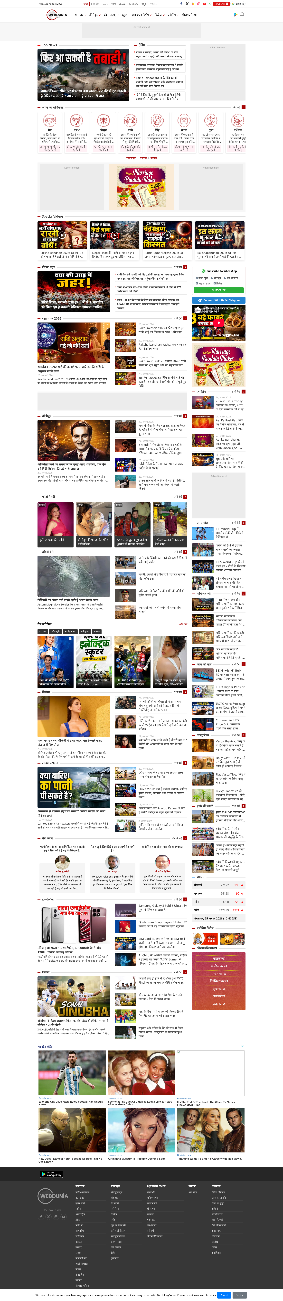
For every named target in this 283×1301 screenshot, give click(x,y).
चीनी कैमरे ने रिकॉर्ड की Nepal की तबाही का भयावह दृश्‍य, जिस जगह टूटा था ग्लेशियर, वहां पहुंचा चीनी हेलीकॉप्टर (150, 276)
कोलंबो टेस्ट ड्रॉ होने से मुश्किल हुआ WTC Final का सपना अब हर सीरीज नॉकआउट (161, 980)
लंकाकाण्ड (219, 996)
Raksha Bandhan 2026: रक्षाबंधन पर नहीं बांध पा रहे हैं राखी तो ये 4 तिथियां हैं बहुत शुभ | (62, 255)
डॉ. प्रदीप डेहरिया (162, 871)
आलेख (114, 1214)
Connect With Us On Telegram (222, 300)
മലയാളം (133, 3)
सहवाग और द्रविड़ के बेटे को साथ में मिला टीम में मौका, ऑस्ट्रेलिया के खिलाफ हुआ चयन (161, 1032)
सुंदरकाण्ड (219, 988)
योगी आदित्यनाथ (82, 1192)
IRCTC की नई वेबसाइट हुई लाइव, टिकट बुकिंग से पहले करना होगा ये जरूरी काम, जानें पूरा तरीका (230, 708)
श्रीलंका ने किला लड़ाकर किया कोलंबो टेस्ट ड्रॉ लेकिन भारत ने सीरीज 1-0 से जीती (73, 1023)
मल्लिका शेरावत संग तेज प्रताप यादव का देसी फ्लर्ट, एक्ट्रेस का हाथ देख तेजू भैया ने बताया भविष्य (163, 725)
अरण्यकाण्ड (219, 973)
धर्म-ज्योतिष (232, 278)
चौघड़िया (216, 1236)
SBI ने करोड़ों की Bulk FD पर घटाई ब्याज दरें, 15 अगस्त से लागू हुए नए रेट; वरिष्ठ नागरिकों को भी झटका (230, 674)
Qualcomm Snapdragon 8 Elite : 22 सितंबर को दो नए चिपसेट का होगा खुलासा (163, 924)
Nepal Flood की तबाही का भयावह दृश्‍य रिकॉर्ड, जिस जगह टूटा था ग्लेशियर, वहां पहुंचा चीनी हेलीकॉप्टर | (113, 255)
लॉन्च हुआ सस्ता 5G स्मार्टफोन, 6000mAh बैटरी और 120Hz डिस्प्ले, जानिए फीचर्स (69, 950)
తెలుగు (122, 3)
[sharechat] (192, 3)
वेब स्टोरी (115, 1203)
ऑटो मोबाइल (81, 1263)
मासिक (143, 158)
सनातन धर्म (152, 1203)
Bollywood (70, 631)
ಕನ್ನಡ (144, 3)
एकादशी (151, 1192)
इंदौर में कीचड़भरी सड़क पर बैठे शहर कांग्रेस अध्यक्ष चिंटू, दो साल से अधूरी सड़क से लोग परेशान (230, 866)
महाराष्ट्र (78, 1247)
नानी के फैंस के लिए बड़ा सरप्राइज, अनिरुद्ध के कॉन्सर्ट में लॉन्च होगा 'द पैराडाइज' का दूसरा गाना (162, 430)
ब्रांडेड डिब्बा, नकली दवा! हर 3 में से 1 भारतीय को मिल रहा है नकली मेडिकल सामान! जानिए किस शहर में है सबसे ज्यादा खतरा (72, 304)
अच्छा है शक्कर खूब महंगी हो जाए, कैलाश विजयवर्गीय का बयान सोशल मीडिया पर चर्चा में (230, 849)
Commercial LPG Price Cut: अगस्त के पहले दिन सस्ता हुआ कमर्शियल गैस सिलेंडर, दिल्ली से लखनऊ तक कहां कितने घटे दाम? (230, 724)
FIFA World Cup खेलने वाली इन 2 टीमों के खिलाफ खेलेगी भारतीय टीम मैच (230, 566)
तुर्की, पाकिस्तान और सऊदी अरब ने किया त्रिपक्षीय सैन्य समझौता (161, 827)
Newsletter (220, 3)
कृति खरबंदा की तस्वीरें (51, 540)
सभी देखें (178, 267)
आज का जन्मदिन (219, 1197)
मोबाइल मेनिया (82, 1285)
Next (126, 75)
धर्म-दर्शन (151, 1230)
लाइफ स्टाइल (50, 763)
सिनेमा (42, 505)
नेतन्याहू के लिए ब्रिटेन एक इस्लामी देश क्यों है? (112, 848)
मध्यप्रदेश (79, 1230)
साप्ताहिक (131, 158)
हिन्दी (86, 3)
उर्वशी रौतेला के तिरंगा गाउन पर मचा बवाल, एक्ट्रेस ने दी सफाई (162, 466)
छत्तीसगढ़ (79, 1236)
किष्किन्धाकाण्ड (219, 981)
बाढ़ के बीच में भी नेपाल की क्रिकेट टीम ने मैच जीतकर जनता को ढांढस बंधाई (161, 1013)
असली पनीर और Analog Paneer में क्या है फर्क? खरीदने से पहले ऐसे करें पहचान (162, 810)
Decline (240, 1295)
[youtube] (204, 3)
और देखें (183, 624)
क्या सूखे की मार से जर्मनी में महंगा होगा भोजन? (160, 609)
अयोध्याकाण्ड (219, 966)
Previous (40, 75)
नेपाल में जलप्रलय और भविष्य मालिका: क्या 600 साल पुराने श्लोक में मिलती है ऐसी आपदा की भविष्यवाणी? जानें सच (230, 604)
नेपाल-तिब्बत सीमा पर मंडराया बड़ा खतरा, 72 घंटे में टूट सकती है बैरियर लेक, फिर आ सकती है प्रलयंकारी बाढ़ (83, 93)
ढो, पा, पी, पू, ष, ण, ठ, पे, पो (184, 148)
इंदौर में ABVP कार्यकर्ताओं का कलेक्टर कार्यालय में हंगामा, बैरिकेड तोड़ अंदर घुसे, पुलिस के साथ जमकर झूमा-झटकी (230, 816)
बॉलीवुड (93, 15)
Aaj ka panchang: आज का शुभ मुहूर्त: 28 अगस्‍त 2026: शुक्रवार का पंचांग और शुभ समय (229, 443)
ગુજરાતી (153, 3)
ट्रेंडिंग (142, 45)
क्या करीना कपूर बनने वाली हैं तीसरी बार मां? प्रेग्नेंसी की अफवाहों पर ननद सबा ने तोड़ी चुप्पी (163, 744)
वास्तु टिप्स (203, 735)
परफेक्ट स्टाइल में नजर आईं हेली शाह (169, 542)
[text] (62, 235)
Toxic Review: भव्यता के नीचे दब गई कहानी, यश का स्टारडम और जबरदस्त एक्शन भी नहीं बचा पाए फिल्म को (159, 82)
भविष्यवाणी (204, 593)
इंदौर (77, 1219)
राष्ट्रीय (78, 1208)
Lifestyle (55, 631)
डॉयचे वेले (48, 552)
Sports (42, 631)
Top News (49, 45)
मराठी (113, 3)
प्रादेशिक (79, 1225)
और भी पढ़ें (177, 838)
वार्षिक (154, 158)
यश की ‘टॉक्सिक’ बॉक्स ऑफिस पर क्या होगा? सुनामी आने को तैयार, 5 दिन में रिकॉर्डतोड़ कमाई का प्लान (160, 706)
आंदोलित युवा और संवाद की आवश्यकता (162, 846)
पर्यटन (113, 1219)
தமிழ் (105, 3)
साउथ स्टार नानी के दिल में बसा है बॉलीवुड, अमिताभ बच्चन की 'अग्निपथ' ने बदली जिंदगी (162, 484)
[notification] (242, 14)
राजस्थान (79, 1252)
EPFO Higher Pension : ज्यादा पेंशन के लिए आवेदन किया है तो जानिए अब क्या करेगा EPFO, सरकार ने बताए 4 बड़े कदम (230, 691)
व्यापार (201, 877)
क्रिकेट (158, 15)
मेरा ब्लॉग (47, 838)
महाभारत (151, 1219)
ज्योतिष (172, 15)
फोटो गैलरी (48, 496)
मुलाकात (115, 1258)
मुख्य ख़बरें (80, 1203)
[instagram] (198, 3)
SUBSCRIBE (219, 290)
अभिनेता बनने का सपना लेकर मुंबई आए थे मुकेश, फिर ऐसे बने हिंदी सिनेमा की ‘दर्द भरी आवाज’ (72, 466)
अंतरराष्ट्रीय (80, 1214)
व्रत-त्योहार (151, 1225)
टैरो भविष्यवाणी (219, 1225)
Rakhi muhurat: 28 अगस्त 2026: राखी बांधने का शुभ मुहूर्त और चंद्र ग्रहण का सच (162, 363)
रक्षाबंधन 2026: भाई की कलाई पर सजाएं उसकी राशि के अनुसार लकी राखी (71, 369)
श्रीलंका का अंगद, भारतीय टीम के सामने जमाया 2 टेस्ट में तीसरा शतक (160, 997)
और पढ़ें (236, 107)
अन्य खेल (202, 523)
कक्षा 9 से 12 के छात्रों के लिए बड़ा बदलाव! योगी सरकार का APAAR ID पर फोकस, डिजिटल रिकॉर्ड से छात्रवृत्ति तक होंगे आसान (148, 304)
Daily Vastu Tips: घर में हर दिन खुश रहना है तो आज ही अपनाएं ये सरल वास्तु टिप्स (230, 762)
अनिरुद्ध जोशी (62, 871)
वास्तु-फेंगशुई (217, 1219)
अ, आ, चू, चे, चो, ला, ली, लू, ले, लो (50, 148)
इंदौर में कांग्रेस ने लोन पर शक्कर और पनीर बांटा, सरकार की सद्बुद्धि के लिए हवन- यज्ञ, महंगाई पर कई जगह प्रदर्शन (229, 833)
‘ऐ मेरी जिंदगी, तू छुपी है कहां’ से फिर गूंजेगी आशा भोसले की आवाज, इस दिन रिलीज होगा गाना (158, 99)
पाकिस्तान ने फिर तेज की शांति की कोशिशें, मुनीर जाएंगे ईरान (162, 593)
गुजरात (78, 1241)
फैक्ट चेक (79, 1274)
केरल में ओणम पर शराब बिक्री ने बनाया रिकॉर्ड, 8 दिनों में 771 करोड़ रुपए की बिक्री (149, 289)
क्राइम (78, 1269)
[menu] (41, 14)
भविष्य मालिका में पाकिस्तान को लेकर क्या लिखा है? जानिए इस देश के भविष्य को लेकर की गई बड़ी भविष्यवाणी (230, 620)
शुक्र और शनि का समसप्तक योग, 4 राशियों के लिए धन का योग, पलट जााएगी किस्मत (229, 463)
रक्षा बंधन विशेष (140, 15)
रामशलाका (216, 1230)
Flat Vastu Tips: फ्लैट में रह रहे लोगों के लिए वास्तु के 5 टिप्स (230, 778)
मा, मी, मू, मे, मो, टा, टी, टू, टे (157, 148)
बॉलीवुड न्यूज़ (116, 1192)
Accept (224, 1295)
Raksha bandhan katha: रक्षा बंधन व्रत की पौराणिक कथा (162, 347)
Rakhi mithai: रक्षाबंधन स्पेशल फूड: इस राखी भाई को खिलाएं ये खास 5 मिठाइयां (161, 330)
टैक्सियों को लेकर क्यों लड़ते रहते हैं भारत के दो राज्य (68, 600)
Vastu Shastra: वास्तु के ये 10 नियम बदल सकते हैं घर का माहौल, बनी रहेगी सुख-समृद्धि (230, 745)
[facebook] (181, 3)
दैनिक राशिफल (218, 1192)
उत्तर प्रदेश (80, 1197)
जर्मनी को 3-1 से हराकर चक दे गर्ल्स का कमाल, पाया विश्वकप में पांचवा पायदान (229, 549)
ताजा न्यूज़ (203, 278)
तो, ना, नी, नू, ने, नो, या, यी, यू (237, 148)
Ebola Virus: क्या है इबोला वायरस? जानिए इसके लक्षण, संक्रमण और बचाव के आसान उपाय (163, 793)
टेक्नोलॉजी (48, 899)
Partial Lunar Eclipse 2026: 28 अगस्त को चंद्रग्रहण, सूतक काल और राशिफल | (164, 255)
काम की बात (204, 664)
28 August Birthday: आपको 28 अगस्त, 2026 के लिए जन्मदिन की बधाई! (230, 405)
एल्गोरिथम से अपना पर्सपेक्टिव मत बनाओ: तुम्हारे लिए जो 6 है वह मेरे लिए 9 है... (62, 848)
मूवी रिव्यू (115, 1208)
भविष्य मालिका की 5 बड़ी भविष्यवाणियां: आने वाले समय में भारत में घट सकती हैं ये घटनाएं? (230, 637)
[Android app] (51, 1174)
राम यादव (112, 871)
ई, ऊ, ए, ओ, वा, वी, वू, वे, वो (76, 148)
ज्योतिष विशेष (205, 928)
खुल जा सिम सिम (118, 1225)
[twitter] (187, 3)
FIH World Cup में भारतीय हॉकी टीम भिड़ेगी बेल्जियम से (229, 533)
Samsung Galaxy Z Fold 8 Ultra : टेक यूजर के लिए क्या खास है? (163, 908)
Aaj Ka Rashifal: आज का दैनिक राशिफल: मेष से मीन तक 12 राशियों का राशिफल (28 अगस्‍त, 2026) (230, 424)
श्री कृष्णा (151, 1208)
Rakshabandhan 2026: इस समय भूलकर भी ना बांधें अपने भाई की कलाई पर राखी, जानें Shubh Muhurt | (218, 255)
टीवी (113, 1252)
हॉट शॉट (114, 1197)
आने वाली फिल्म (118, 1230)
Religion (84, 631)
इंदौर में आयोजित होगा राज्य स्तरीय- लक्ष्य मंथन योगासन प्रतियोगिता (161, 774)
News (97, 631)
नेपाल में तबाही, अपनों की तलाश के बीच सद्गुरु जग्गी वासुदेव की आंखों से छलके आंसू (159, 54)
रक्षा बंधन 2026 (51, 318)
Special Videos (52, 216)
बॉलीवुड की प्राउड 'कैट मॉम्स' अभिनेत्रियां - (93, 542)
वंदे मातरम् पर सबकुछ (115, 15)
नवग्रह (214, 1247)
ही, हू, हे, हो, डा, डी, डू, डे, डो (130, 148)
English (95, 3)
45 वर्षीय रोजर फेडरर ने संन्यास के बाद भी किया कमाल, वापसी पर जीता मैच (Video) (230, 582)
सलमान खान (116, 1241)
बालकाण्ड (219, 958)
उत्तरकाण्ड (219, 1003)
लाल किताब (217, 1214)
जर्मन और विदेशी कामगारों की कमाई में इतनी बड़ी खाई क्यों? (163, 560)
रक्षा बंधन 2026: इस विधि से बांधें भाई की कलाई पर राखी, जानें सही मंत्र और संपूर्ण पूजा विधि (163, 382)
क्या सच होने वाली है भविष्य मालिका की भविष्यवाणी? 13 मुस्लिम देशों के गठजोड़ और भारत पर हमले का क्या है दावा (230, 653)
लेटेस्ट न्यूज (48, 267)
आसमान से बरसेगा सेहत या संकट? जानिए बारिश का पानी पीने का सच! (71, 813)
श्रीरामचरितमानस (191, 15)
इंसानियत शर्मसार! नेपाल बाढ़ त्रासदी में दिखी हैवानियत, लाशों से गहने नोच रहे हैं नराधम (159, 67)
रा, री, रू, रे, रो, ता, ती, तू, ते (211, 148)
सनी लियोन (116, 1247)
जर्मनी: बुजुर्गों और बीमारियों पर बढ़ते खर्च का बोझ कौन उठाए (162, 576)
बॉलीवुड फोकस (118, 1236)
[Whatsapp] (210, 3)
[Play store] (235, 14)
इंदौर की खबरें (205, 806)
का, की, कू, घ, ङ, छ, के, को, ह (103, 148)
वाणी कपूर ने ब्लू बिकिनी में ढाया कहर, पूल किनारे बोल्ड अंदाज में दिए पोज (70, 742)
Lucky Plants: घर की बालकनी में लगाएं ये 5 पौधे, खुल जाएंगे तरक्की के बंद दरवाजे (230, 795)
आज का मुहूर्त (218, 1203)
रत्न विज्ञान (216, 1252)
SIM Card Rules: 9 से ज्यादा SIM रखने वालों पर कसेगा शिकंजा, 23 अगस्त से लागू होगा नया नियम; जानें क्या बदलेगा (162, 943)
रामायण (150, 1214)
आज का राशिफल (52, 107)
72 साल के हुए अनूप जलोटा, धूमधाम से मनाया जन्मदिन (132, 542)
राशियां (215, 1208)
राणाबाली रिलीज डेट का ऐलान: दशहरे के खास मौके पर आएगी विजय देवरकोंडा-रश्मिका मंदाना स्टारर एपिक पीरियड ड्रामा (160, 449)
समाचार (79, 15)
